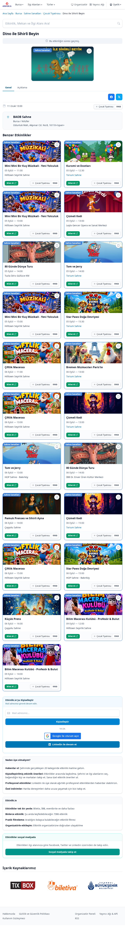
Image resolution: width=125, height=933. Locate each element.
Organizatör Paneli (85, 913)
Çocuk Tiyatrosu (52, 13)
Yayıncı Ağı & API (108, 913)
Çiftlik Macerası (15, 367)
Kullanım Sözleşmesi (14, 918)
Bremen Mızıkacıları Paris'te (84, 367)
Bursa (19, 4)
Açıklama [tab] (22, 87)
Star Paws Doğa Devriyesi (82, 317)
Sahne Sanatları (32, 13)
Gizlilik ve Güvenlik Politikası (34, 913)
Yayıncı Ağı (98, 4)
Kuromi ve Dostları (78, 166)
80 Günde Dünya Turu (19, 266)
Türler (51, 4)
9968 (118, 106)
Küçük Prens (13, 619)
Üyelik (117, 4)
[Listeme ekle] (89, 51)
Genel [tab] (8, 87)
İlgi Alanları (35, 4)
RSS (77, 918)
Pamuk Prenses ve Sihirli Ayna (24, 518)
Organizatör (80, 4)
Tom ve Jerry (74, 266)
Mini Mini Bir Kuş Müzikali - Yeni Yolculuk (31, 166)
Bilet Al (10, 183)
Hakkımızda (9, 913)
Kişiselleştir (62, 721)
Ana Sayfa (8, 13)
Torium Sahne (73, 175)
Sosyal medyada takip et (62, 851)
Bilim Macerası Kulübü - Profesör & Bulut (92, 619)
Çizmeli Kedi (74, 216)
